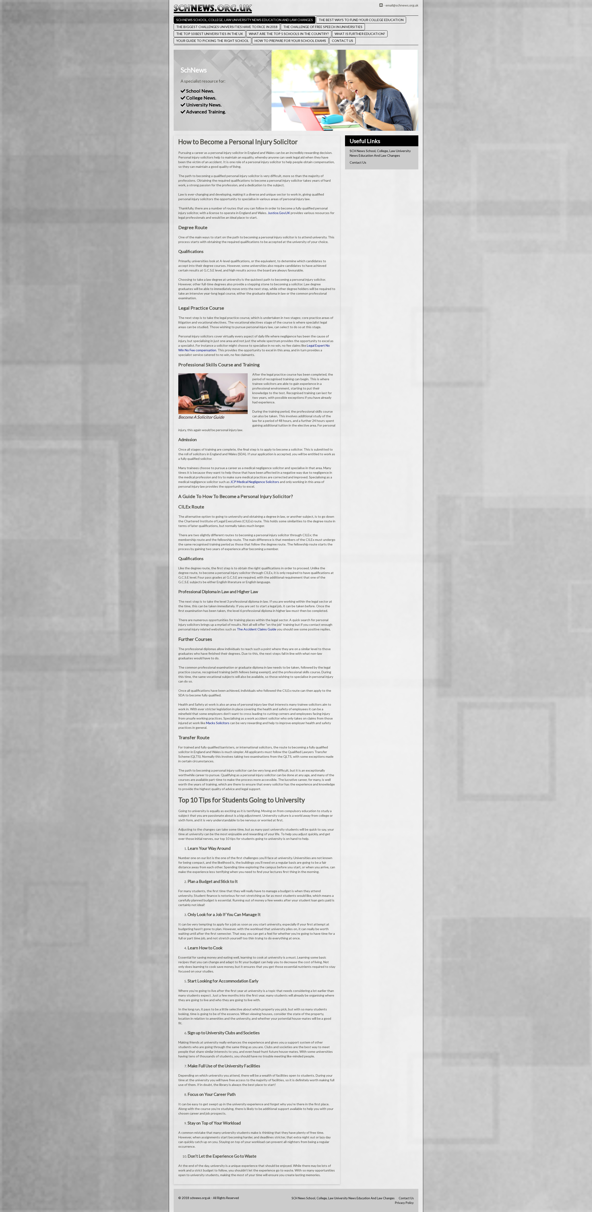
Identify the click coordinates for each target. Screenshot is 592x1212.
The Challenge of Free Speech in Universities (322, 27)
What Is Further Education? (360, 34)
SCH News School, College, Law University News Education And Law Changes (244, 20)
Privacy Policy (404, 1203)
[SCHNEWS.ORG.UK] (213, 8)
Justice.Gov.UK (279, 213)
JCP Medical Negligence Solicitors (254, 482)
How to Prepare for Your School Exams (290, 41)
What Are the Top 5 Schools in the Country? (289, 34)
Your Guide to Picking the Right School (212, 41)
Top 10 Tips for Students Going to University (241, 800)
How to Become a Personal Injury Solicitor (238, 142)
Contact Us (342, 41)
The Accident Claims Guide (256, 629)
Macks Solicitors (217, 723)
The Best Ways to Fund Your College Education (361, 20)
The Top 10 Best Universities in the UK (209, 34)
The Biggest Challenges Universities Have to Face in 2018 (227, 27)
